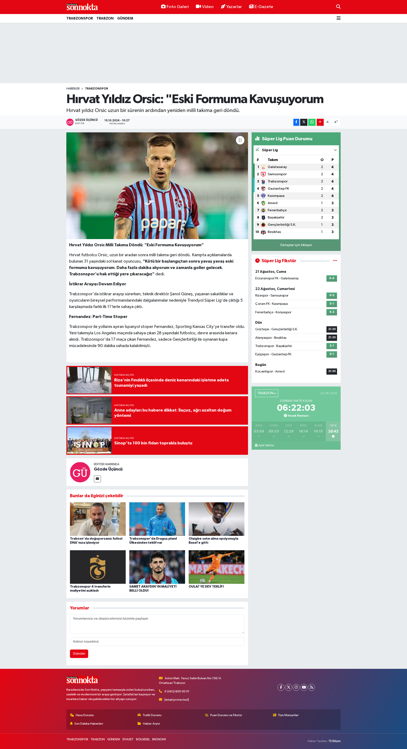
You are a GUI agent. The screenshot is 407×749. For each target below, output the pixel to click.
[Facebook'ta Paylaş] (296, 122)
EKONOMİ (159, 739)
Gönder (79, 653)
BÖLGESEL (143, 739)
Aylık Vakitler (266, 445)
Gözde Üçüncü (108, 469)
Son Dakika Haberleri (88, 723)
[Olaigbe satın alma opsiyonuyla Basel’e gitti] (216, 519)
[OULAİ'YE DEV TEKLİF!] (216, 567)
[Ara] (338, 7)
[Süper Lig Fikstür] (335, 261)
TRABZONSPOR (79, 18)
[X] (288, 687)
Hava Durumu (85, 715)
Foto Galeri (177, 6)
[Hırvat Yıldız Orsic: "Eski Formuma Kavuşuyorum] (157, 185)
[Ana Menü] (339, 18)
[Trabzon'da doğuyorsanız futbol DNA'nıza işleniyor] (98, 519)
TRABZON (105, 18)
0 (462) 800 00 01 (176, 691)
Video (208, 6)
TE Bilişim (334, 741)
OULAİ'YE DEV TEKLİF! (206, 586)
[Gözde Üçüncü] (80, 472)
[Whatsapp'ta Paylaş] (312, 122)
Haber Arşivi (151, 723)
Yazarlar (234, 6)
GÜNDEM (125, 18)
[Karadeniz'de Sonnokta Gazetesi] (82, 7)
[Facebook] (280, 687)
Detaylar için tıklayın (296, 245)
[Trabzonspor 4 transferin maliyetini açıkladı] (98, 567)
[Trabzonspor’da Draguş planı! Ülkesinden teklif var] (157, 519)
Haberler (73, 88)
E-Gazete (263, 6)
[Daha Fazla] (320, 122)
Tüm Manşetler (288, 715)
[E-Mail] (97, 478)
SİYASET (128, 739)
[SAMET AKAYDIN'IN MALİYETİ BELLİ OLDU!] (157, 567)
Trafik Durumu (152, 715)
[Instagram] (296, 687)
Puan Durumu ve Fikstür (226, 715)
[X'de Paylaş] (303, 122)
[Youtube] (303, 687)
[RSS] (311, 687)
